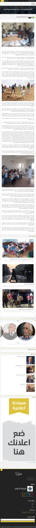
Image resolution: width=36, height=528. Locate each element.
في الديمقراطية (21, 3)
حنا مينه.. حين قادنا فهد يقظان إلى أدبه (20, 365)
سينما (8, 3)
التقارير (17, 3)
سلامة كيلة (18, 342)
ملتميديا (11, 3)
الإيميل (2, 519)
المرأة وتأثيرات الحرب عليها (29, 284)
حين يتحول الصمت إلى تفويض (21, 356)
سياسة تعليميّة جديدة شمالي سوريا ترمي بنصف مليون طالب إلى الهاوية (22, 258)
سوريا (29, 512)
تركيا (33, 512)
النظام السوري (24, 512)
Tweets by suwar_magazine (31, 462)
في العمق (25, 3)
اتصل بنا (33, 504)
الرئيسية (29, 3)
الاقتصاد (14, 3)
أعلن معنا (5, 3)
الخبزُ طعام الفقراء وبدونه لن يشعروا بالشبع (26, 309)
